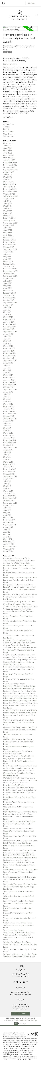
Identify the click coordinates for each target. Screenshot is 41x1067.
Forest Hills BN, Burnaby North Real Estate (20, 710)
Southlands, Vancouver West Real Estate (19, 884)
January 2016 (8, 409)
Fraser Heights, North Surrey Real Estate (19, 713)
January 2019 (8, 322)
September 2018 (10, 332)
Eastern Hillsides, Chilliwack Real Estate (19, 691)
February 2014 (9, 464)
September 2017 (10, 361)
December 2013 (9, 469)
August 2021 (8, 252)
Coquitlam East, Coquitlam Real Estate (19, 655)
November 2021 (9, 245)
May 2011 (7, 534)
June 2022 (7, 230)
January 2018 (8, 351)
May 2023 (7, 211)
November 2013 (9, 472)
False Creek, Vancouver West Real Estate (20, 698)
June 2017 (7, 368)
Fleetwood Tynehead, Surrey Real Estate (20, 701)
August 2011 (8, 527)
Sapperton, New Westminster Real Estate (20, 858)
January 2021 (8, 266)
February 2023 (9, 218)
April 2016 (7, 402)
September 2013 (10, 476)
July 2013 (7, 481)
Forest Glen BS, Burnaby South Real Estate (20, 703)
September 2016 (10, 389)
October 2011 (8, 522)
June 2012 (7, 510)
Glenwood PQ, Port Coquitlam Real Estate (20, 727)
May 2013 (7, 486)
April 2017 (7, 373)
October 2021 (8, 247)
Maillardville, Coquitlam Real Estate (18, 768)
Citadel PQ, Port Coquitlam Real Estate (19, 643)
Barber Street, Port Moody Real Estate (18, 565)
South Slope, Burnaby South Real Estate (19, 877)
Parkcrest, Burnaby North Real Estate (18, 814)
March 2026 (8, 155)
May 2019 (7, 312)
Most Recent (8, 143)
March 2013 (8, 491)
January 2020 (9, 295)
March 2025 (8, 182)
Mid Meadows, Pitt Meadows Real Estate (20, 780)
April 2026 (7, 153)
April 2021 (7, 259)
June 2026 (7, 148)
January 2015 (8, 438)
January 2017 (8, 380)
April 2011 (7, 537)
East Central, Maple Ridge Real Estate (18, 689)
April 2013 (7, 489)
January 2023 (9, 221)
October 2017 (8, 358)
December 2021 (9, 242)
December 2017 (9, 353)
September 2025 (10, 170)
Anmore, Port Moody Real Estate (16, 563)
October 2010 (8, 549)
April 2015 (7, 431)
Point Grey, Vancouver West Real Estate (19, 821)
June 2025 (7, 175)
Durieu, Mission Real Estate (14, 684)
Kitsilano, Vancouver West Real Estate (18, 756)
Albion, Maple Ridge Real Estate (16, 558)
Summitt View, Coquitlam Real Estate (18, 901)
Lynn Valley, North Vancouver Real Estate (20, 766)
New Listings (8, 131)
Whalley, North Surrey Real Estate (17, 942)
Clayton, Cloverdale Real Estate (16, 645)
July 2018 (7, 336)
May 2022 (7, 233)
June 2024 (7, 204)
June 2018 (7, 339)
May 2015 (7, 428)
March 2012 (8, 517)
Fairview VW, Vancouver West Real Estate (20, 696)
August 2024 (8, 199)
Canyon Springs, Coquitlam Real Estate (19, 602)
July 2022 (7, 228)
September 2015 (10, 418)
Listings (6, 129)
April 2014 (7, 460)
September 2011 (9, 525)
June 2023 (7, 208)
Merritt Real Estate (10, 776)
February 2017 (9, 377)
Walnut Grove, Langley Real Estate (17, 923)
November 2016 (9, 385)
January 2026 (9, 160)
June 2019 (7, 310)
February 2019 (9, 319)
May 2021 (7, 257)
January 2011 (8, 544)
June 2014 (7, 455)
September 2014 (10, 447)
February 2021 (9, 264)
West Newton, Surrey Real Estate (16, 935)
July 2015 (7, 423)
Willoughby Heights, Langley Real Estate (20, 954)
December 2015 (9, 411)
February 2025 (9, 184)
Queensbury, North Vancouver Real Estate (20, 841)
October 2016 (8, 387)
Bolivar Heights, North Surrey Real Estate (20, 578)
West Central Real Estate (13, 930)
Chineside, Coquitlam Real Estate (17, 640)
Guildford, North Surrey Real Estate (17, 739)
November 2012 (9, 498)
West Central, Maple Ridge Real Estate (19, 932)
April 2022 (7, 235)
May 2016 (7, 399)
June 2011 (7, 532)
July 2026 (7, 146)
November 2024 (10, 192)
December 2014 (9, 440)
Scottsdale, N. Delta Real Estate (16, 860)
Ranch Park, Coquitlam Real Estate (17, 843)
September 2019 (10, 303)
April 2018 (7, 344)
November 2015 (9, 414)
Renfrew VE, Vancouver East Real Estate (19, 850)
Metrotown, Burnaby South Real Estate (19, 778)
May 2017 (7, 370)
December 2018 (9, 324)
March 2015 (8, 433)
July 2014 (7, 452)
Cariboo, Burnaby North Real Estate (17, 609)
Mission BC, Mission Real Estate (16, 783)
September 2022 (10, 223)
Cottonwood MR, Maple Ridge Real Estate (20, 660)
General (6, 127)
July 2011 (6, 530)
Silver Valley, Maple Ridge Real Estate (18, 862)
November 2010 (9, 546)
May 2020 (7, 286)
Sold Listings (8, 136)
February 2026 (9, 158)
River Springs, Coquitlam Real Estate (18, 853)
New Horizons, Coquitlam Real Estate (18, 788)
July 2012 (7, 508)
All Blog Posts (8, 124)
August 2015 (8, 421)
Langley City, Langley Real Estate (17, 759)
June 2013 (7, 484)
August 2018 (8, 334)
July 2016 (7, 394)
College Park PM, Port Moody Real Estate (19, 648)
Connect (31, 3)
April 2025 (7, 179)
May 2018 (7, 341)
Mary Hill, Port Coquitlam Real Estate (18, 771)
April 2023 (7, 213)
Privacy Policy (8, 1020)
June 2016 (7, 397)
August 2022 (8, 225)
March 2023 (8, 216)
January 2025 (9, 187)
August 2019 (8, 305)
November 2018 (9, 327)
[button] (14, 982)
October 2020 (9, 274)
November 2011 (9, 520)
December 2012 (9, 496)
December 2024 (10, 189)
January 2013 (8, 493)
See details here (10, 64)
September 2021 (10, 249)
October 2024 (9, 194)
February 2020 (9, 293)
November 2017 (9, 356)
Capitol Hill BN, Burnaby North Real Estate (20, 606)
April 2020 (7, 288)
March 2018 (8, 346)
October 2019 (8, 300)
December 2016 (9, 382)
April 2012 (7, 515)
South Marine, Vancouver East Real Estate (20, 870)
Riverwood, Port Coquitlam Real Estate (19, 855)
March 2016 (8, 404)
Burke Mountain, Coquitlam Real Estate (19, 587)
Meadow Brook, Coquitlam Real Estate (19, 773)
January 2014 (8, 467)
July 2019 (7, 307)
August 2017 (8, 363)
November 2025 (10, 165)
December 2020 (10, 269)
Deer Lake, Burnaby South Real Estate (18, 667)
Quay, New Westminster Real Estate (18, 829)
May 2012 (7, 513)
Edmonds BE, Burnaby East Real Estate (19, 693)
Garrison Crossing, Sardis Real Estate (18, 720)
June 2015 (7, 426)
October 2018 (8, 329)
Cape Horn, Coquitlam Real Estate (17, 604)
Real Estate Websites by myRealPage (25, 1020)
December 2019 (9, 298)
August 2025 (8, 172)
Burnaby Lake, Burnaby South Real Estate (20, 594)
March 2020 (8, 291)
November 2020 (10, 271)
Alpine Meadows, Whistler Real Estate (19, 561)
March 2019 (8, 317)
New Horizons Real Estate (13, 785)
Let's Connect (21, 1013)
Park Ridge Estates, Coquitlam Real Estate (20, 812)
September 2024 (10, 196)
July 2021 (7, 254)
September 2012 (10, 503)
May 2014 (7, 457)
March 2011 (7, 539)
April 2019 (7, 315)
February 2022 (9, 240)
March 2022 (8, 237)
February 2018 (9, 348)
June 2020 (7, 283)
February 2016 (9, 406)
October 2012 (8, 501)
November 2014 (9, 443)
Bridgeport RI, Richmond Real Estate (18, 585)
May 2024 (7, 206)
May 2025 (7, 177)
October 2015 (8, 416)
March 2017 (8, 375)
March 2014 (8, 462)
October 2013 (8, 474)
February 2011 (8, 542)
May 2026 (7, 151)
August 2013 (8, 479)
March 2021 (8, 262)
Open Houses (8, 134)
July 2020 (7, 281)
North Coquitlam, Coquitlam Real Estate (19, 790)
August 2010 (8, 551)
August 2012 (8, 505)
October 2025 (9, 167)
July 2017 (7, 365)
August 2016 (8, 392)
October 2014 (8, 445)
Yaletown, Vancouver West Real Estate (19, 957)
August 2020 (8, 278)
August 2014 (8, 450)
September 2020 (10, 276)
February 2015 (9, 435)
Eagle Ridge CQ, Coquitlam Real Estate (19, 686)
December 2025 (10, 163)
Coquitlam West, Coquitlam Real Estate (19, 657)
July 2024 (7, 201)
